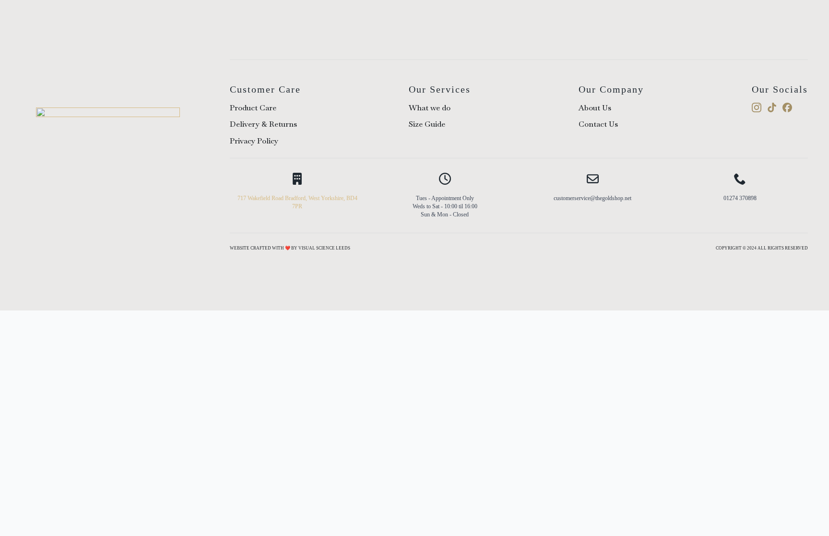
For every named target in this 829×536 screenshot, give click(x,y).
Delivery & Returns (263, 124)
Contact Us (598, 124)
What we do (429, 108)
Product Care (253, 108)
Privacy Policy (254, 141)
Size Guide (427, 124)
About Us (595, 108)
